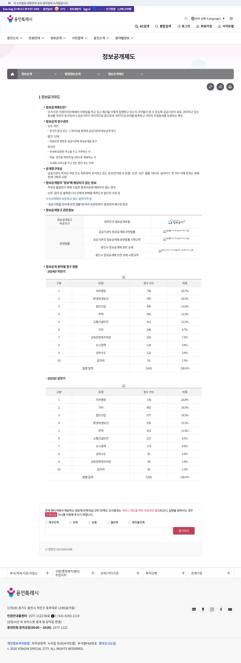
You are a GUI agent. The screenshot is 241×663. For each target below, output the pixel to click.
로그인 (186, 26)
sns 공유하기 (220, 87)
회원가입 (206, 26)
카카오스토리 (203, 609)
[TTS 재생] (186, 18)
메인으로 (12, 74)
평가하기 (184, 531)
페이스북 (221, 609)
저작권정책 (39, 643)
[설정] (231, 18)
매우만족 (54, 522)
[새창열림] (176, 219)
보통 (94, 522)
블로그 (194, 609)
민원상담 (51, 514)
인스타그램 (212, 609)
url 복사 (210, 87)
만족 (75, 522)
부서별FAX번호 (87, 643)
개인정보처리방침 (18, 643)
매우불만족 (138, 522)
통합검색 (165, 26)
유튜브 (230, 609)
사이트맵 (228, 26)
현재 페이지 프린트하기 (230, 87)
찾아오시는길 (107, 643)
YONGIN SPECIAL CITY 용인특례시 (19, 19)
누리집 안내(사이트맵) (62, 643)
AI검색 (144, 26)
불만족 (114, 522)
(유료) (50, 616)
